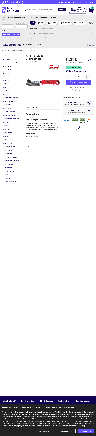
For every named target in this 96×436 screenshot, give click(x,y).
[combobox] (40, 9)
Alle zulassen (86, 431)
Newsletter (90, 2)
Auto (42, 23)
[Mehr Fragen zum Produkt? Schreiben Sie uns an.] (78, 111)
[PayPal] (66, 120)
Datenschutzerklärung (76, 426)
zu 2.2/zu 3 (20, 23)
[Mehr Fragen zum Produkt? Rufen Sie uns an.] (78, 103)
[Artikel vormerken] (89, 60)
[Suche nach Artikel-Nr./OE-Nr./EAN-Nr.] (62, 10)
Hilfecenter (90, 45)
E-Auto (53, 23)
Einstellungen (66, 431)
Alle (32, 23)
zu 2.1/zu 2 (5, 23)
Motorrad (66, 23)
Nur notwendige (45, 431)
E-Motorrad (81, 23)
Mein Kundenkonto (63, 2)
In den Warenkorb (80, 82)
